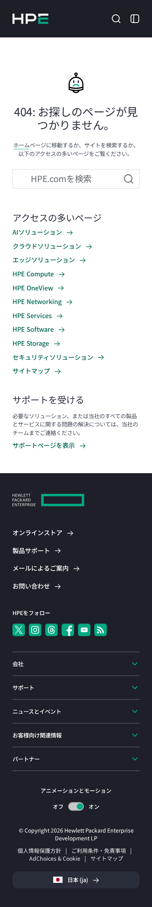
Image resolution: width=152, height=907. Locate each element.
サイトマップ (106, 858)
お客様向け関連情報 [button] (37, 735)
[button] (116, 18)
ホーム (21, 145)
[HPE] (48, 501)
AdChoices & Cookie (54, 858)
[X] (18, 630)
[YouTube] (84, 630)
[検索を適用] (128, 179)
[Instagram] (35, 630)
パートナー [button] (26, 759)
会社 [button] (17, 663)
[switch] (76, 806)
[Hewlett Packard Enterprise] (30, 19)
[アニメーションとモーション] (76, 806)
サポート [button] (23, 687)
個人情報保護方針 (39, 850)
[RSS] (100, 630)
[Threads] (51, 630)
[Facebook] (68, 630)
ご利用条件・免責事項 (98, 850)
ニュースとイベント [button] (36, 711)
